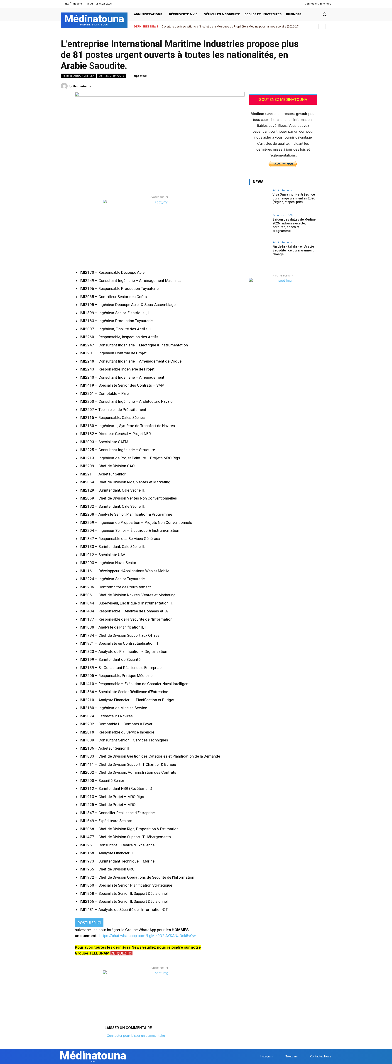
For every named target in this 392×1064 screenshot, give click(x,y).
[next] (328, 26)
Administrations (282, 190)
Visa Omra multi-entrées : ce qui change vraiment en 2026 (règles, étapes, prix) (293, 198)
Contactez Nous (320, 1056)
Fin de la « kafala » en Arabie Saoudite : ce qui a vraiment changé (293, 250)
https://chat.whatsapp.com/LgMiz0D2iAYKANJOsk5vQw (147, 935)
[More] (326, 85)
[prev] (321, 26)
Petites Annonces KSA (78, 75)
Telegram (292, 1056)
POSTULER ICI (89, 922)
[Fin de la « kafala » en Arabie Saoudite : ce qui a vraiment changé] (259, 251)
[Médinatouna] (65, 86)
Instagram (266, 1056)
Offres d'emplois (111, 75)
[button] (324, 14)
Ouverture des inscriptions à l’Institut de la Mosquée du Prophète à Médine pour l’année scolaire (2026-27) (230, 26)
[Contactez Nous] (306, 1056)
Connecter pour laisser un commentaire (136, 1035)
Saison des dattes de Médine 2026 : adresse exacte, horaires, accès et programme (294, 225)
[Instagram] (286, 4)
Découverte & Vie (283, 215)
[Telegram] (292, 4)
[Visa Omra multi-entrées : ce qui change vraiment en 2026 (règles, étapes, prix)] (259, 199)
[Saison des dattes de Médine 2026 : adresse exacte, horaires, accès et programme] (259, 224)
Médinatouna (82, 86)
